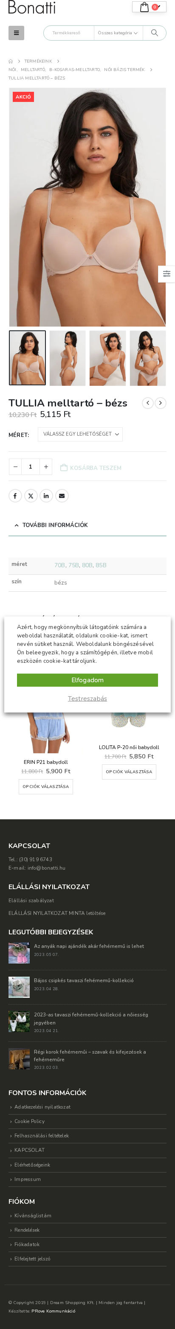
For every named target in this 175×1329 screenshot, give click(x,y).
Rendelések (27, 1230)
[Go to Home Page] (10, 61)
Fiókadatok (27, 1244)
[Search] (154, 33)
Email (62, 495)
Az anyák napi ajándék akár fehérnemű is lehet (89, 946)
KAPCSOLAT (29, 1150)
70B (59, 565)
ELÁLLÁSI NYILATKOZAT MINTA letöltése (56, 913)
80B (87, 565)
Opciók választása (46, 786)
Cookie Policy (29, 1121)
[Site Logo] (31, 7)
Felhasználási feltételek (41, 1135)
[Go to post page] (19, 952)
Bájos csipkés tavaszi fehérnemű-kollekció (84, 980)
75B (73, 565)
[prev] (148, 403)
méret (18, 435)
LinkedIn (46, 495)
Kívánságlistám (32, 1215)
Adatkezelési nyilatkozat (42, 1107)
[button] (16, 33)
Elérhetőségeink (32, 1165)
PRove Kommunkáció (53, 1311)
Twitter (31, 495)
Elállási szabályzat (31, 900)
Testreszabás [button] (87, 699)
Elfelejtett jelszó (32, 1258)
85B (101, 565)
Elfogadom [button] (87, 680)
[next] (161, 403)
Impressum (27, 1179)
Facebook (15, 495)
